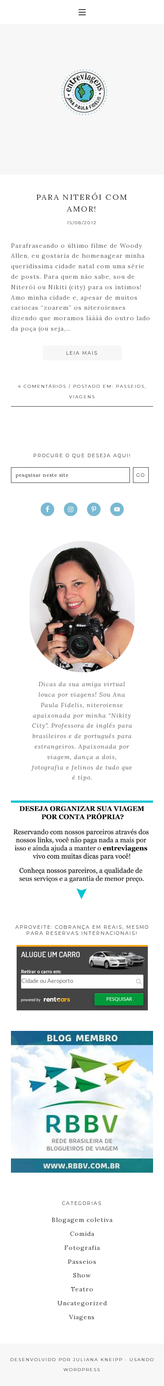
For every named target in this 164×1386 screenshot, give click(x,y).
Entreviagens (82, 89)
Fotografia (82, 1248)
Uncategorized (82, 1303)
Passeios (130, 386)
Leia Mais (82, 353)
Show (82, 1275)
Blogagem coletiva (82, 1220)
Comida (82, 1234)
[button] (82, 12)
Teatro (82, 1289)
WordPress (82, 1369)
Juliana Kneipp (98, 1359)
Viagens (82, 397)
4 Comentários (42, 386)
